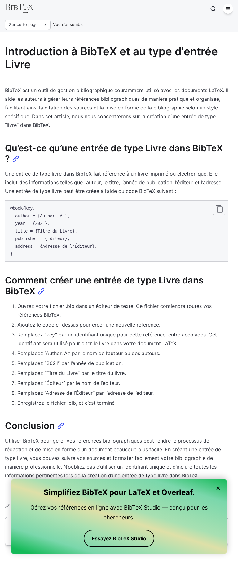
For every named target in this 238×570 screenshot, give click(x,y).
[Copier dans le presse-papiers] (219, 209)
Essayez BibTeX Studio (119, 538)
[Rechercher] (213, 8)
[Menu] (228, 9)
